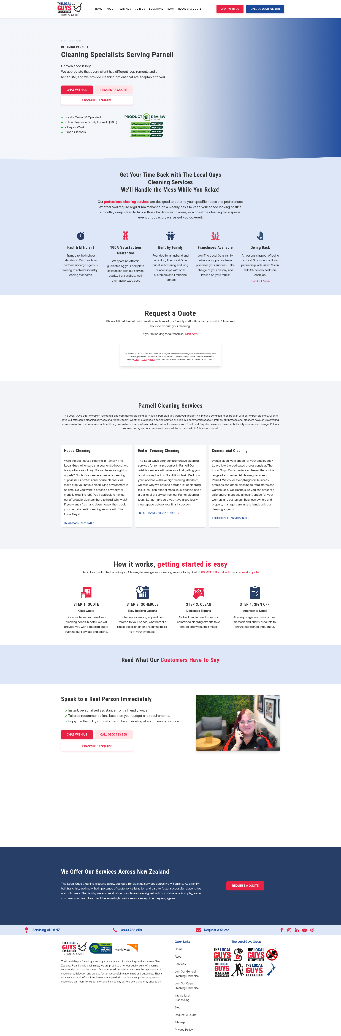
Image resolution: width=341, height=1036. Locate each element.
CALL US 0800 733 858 (265, 8)
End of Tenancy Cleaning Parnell (158, 513)
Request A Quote (190, 8)
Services (125, 8)
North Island (67, 41)
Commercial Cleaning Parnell (229, 518)
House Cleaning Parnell (78, 522)
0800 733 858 (207, 572)
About (111, 8)
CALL (113, 734)
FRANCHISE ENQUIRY (97, 100)
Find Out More (260, 281)
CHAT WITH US (230, 8)
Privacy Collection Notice (144, 359)
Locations (156, 8)
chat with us (226, 572)
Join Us (140, 8)
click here (191, 334)
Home (98, 8)
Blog (170, 8)
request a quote (248, 572)
